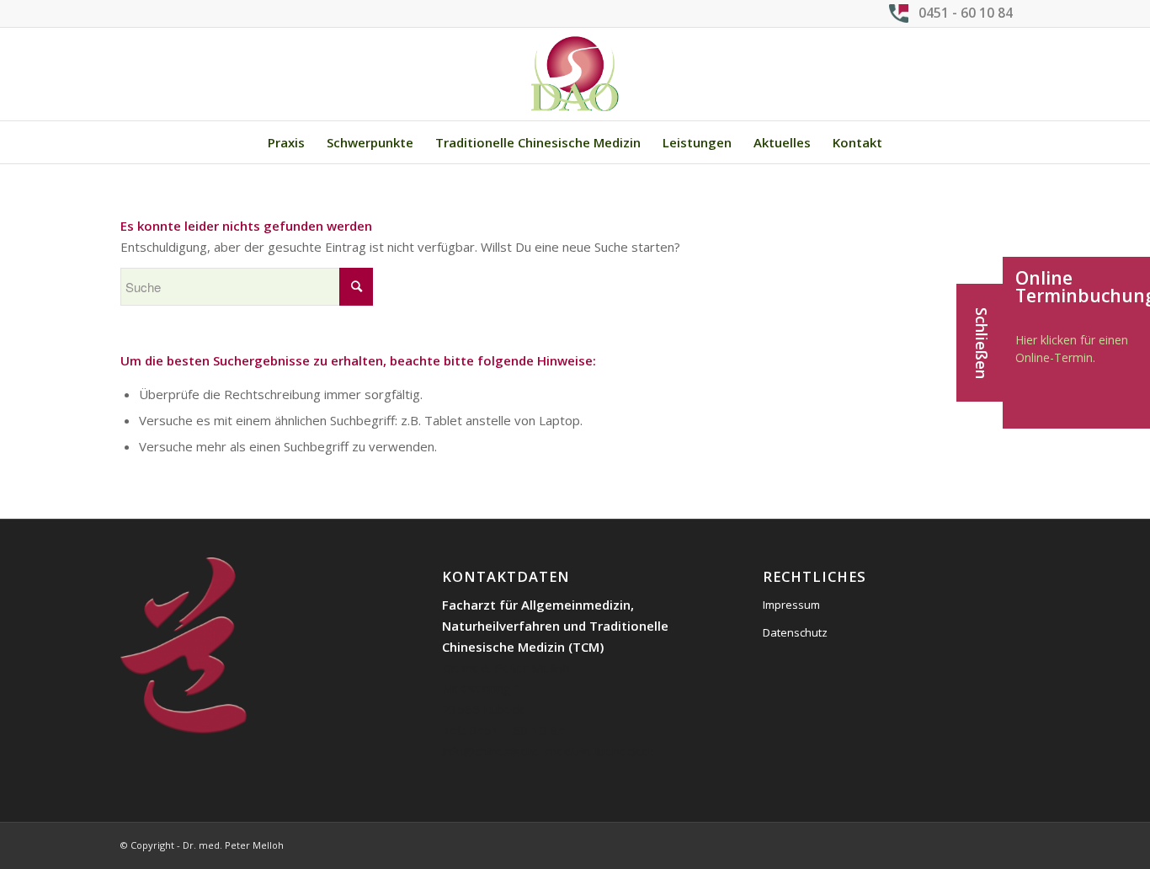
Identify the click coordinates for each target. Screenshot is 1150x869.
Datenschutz (795, 632)
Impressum (791, 604)
